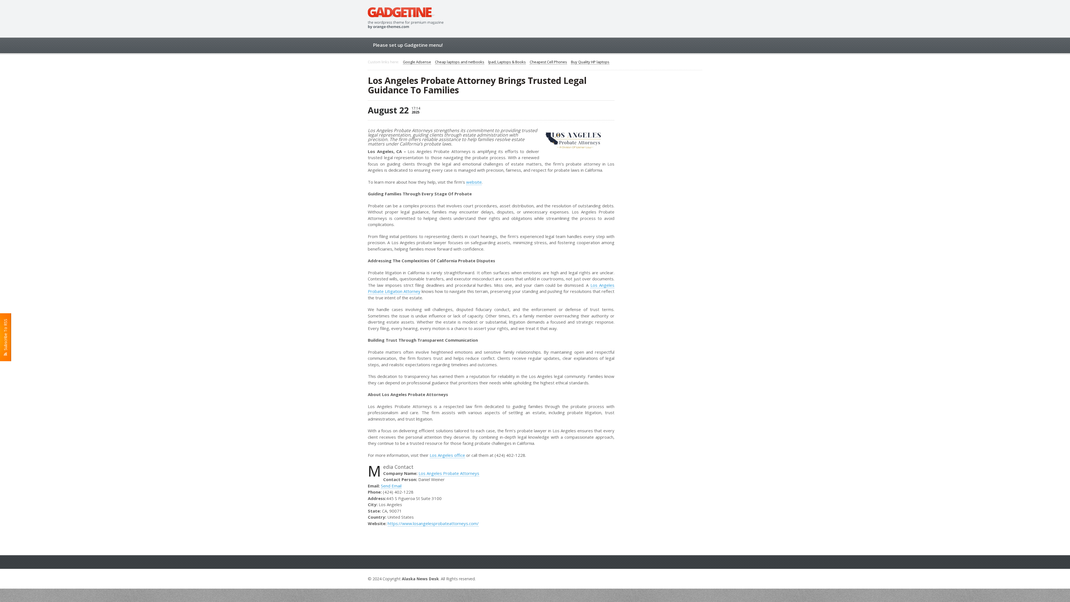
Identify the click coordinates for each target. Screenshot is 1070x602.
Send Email (391, 486)
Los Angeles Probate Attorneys (449, 473)
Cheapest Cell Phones (548, 62)
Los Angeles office (447, 455)
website (474, 182)
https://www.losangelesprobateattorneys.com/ (433, 523)
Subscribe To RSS (5, 336)
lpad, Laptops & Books (507, 62)
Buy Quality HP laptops (590, 62)
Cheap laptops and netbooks (459, 62)
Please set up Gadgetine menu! (408, 45)
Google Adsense (417, 62)
